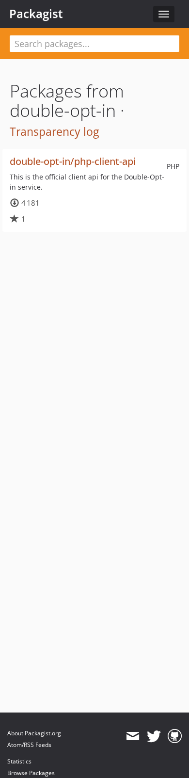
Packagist (36, 13)
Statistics (19, 761)
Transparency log (54, 131)
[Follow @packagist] (154, 736)
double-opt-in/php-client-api (73, 161)
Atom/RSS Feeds (29, 745)
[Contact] (133, 736)
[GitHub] (175, 736)
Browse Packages (31, 773)
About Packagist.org (34, 733)
